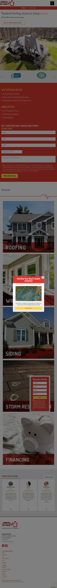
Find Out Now (28, 308)
